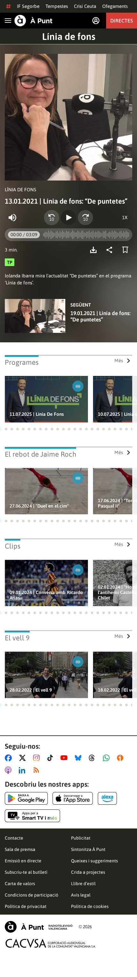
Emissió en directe (23, 860)
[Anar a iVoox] (121, 758)
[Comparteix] (110, 250)
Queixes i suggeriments (94, 860)
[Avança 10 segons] (85, 217)
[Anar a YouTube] (65, 758)
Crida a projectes (88, 872)
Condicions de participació (31, 895)
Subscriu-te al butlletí (26, 872)
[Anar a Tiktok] (51, 758)
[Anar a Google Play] (26, 798)
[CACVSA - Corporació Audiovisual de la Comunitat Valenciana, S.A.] (51, 943)
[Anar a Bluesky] (79, 758)
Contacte (14, 838)
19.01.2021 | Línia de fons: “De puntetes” (100, 316)
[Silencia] (12, 217)
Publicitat (80, 838)
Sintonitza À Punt (88, 849)
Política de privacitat (26, 906)
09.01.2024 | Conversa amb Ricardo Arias (46, 595)
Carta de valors (20, 883)
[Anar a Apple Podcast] (9, 770)
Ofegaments (115, 6)
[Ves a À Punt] (33, 20)
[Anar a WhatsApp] (107, 758)
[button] (6, 429)
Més (118, 360)
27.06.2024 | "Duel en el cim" (39, 506)
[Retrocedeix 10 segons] (51, 217)
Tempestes (57, 6)
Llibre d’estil (83, 883)
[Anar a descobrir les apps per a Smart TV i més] (32, 815)
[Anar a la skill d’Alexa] (107, 798)
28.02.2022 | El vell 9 (31, 690)
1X (124, 217)
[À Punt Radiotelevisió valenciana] (38, 927)
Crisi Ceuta (85, 6)
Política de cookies (90, 906)
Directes (121, 20)
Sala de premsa (20, 849)
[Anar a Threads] (93, 758)
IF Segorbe (28, 6)
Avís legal (80, 895)
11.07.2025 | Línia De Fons (37, 414)
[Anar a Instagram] (37, 758)
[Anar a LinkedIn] (23, 770)
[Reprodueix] (68, 217)
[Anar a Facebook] (9, 758)
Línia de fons (68, 36)
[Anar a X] (23, 758)
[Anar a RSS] (37, 770)
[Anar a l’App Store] (73, 798)
